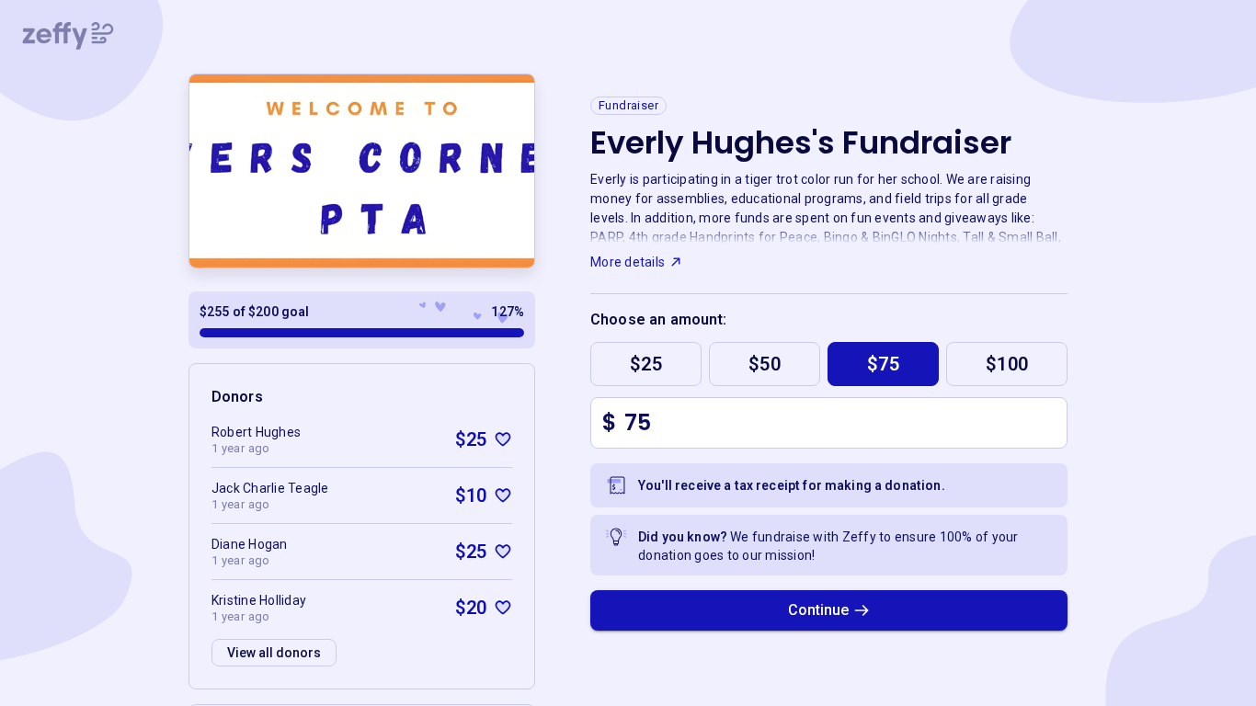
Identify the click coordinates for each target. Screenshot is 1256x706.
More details (627, 262)
